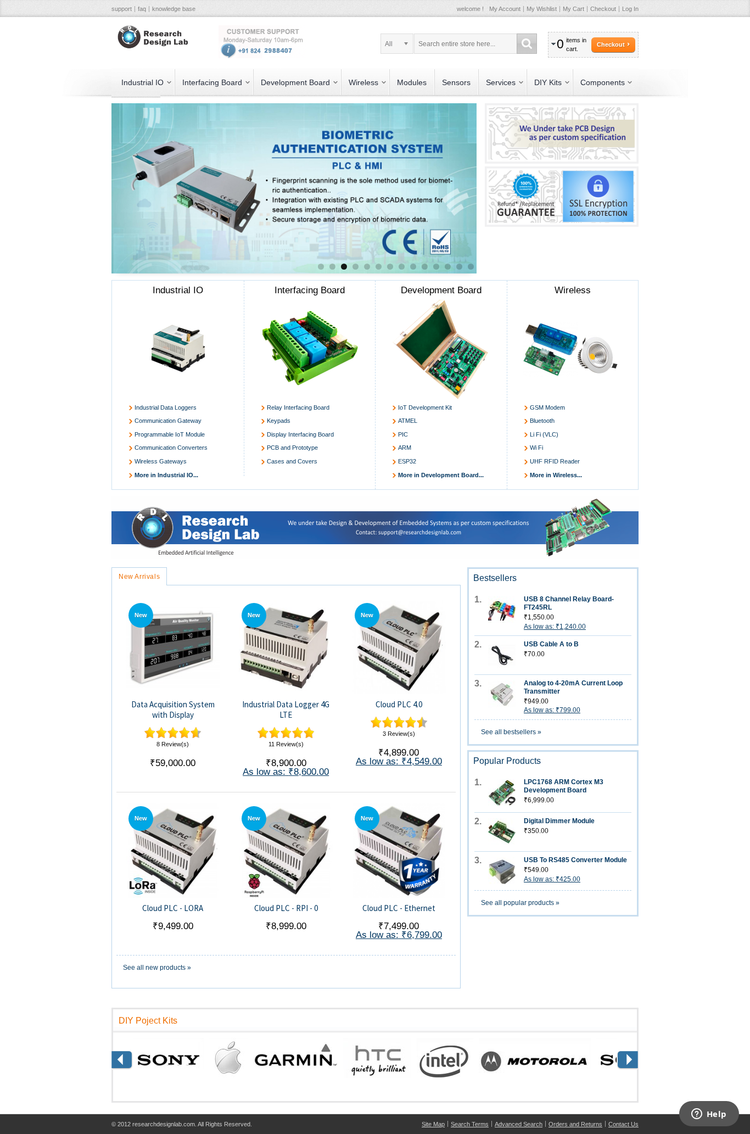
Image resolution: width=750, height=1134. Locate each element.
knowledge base (173, 8)
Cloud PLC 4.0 (399, 704)
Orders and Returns (575, 1124)
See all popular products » (520, 903)
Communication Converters (171, 447)
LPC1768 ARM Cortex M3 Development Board (563, 786)
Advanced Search (518, 1124)
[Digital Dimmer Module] (502, 832)
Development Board (441, 290)
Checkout (603, 8)
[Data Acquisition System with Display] (173, 647)
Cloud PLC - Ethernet (398, 908)
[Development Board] (441, 349)
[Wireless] (573, 349)
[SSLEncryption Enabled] (562, 171)
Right (122, 1060)
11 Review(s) (286, 744)
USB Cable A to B (551, 644)
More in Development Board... (441, 475)
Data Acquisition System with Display (173, 709)
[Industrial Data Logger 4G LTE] (286, 647)
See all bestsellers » (511, 732)
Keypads (278, 420)
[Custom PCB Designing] (562, 107)
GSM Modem (547, 407)
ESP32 (407, 461)
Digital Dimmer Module (559, 821)
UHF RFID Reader (555, 461)
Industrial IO (178, 290)
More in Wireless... (556, 475)
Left (628, 1060)
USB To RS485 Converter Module (575, 860)
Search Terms (470, 1124)
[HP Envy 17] (375, 501)
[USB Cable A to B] (502, 655)
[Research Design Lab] (151, 37)
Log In (630, 8)
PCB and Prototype (292, 447)
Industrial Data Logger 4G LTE (285, 709)
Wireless (573, 290)
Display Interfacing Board (300, 434)
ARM (404, 447)
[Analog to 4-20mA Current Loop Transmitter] (502, 694)
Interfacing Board (310, 290)
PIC (403, 434)
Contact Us (623, 1124)
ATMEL (407, 420)
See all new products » (157, 967)
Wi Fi (536, 447)
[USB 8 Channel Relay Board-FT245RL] (502, 610)
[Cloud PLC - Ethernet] (399, 850)
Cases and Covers (292, 461)
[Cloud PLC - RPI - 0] (286, 850)
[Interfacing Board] (310, 349)
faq (142, 8)
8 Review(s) (172, 744)
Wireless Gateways (161, 461)
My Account (504, 8)
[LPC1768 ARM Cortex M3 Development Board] (502, 793)
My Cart (573, 8)
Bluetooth (542, 420)
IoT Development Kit (425, 407)
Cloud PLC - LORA (172, 908)
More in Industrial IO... (166, 475)
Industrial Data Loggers (166, 407)
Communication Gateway (168, 420)
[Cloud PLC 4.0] (399, 647)
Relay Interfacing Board (298, 407)
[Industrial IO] (177, 349)
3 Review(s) (399, 733)
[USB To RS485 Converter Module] (502, 871)
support (121, 8)
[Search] (527, 43)
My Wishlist (542, 8)
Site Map (433, 1124)
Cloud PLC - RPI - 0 (286, 908)
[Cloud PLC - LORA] (173, 850)
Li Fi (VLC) (544, 434)
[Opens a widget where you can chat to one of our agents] (709, 1115)
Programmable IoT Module (170, 434)
